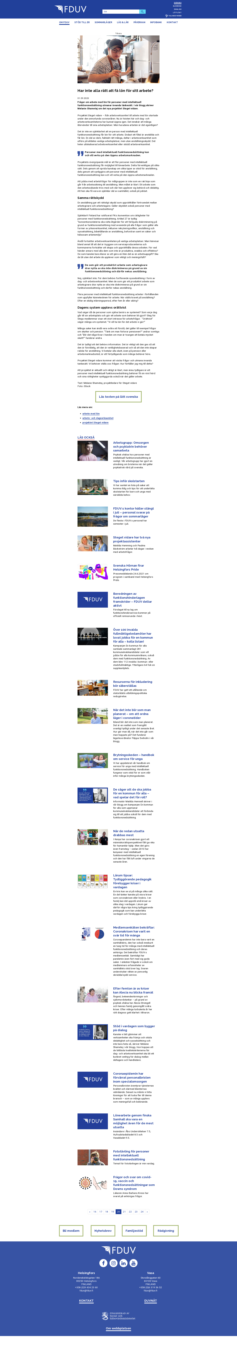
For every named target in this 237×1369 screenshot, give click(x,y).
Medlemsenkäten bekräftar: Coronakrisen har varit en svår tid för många (134, 931)
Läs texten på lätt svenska (118, 396)
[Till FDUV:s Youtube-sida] (133, 1263)
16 (94, 1211)
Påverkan (139, 22)
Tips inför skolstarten (129, 481)
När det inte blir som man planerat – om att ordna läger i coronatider (132, 714)
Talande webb (174, 16)
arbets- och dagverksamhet (97, 418)
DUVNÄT (150, 1300)
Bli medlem (71, 1231)
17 (100, 1211)
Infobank (156, 22)
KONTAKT (86, 1300)
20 (118, 1211)
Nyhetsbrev (103, 1231)
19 (112, 1211)
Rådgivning (166, 1231)
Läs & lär (123, 22)
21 (124, 1211)
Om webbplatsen (118, 1328)
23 (136, 1211)
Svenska (177, 3)
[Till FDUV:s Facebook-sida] (103, 1263)
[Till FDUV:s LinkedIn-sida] (123, 1263)
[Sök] (142, 12)
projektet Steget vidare (95, 422)
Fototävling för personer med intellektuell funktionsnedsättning (131, 1155)
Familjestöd (134, 1231)
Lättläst (177, 12)
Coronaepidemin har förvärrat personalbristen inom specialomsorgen (132, 1077)
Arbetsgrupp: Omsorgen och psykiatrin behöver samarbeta (131, 446)
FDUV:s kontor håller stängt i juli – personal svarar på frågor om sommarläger (133, 512)
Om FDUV (64, 22)
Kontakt (172, 22)
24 (142, 1211)
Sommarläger (103, 22)
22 (130, 1211)
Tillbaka (118, 33)
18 (106, 1211)
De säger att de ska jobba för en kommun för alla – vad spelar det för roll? (132, 793)
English (177, 9)
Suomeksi (177, 6)
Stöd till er (82, 22)
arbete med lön (91, 413)
